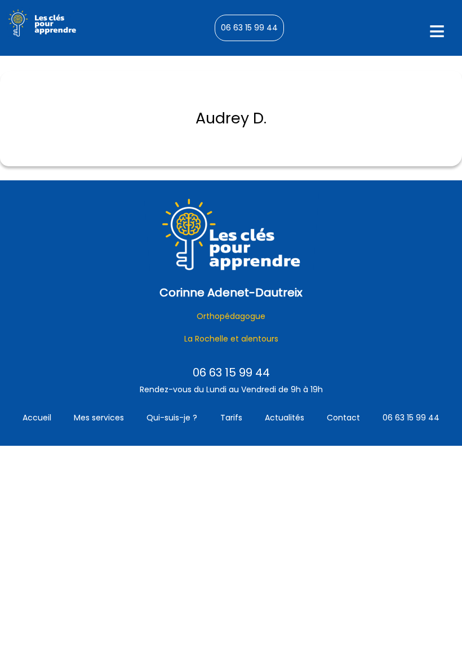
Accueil (37, 417)
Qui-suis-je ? (171, 417)
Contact (343, 417)
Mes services (99, 417)
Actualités (284, 417)
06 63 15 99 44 (249, 27)
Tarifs (231, 417)
